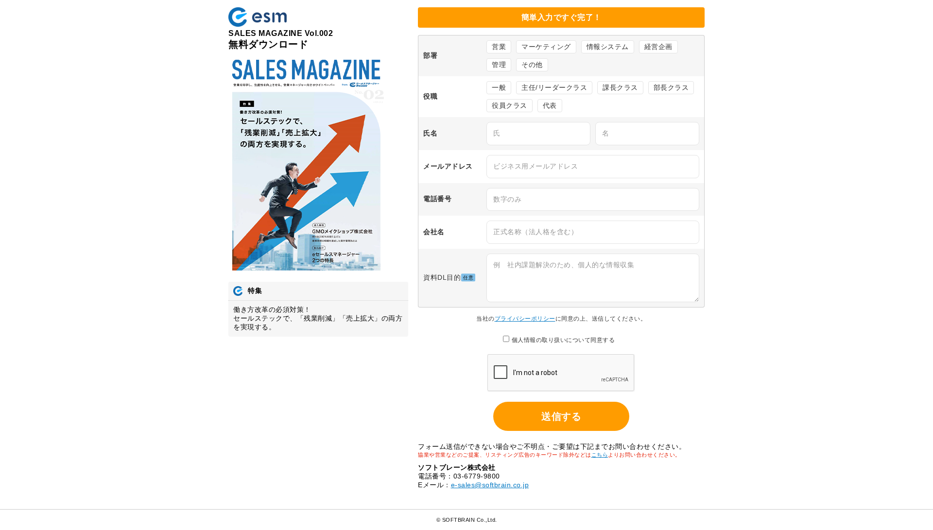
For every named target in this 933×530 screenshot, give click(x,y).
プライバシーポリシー (525, 318)
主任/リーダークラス (554, 87)
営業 (499, 47)
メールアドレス (448, 166)
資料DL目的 (448, 277)
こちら (599, 455)
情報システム (608, 47)
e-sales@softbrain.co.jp (490, 485)
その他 (532, 64)
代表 (550, 105)
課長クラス (620, 87)
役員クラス (509, 105)
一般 (499, 87)
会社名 (434, 232)
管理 (499, 64)
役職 (430, 97)
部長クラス (671, 87)
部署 (430, 56)
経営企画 (658, 47)
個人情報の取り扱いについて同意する (563, 340)
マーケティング (546, 47)
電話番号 (437, 199)
